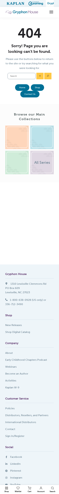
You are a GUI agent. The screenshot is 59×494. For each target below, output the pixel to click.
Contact (10, 429)
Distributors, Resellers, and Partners (26, 415)
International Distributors (20, 422)
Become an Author (16, 373)
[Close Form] (40, 76)
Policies (10, 408)
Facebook (16, 456)
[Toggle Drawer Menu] (51, 12)
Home (22, 87)
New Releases (13, 325)
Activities (10, 380)
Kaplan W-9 (12, 387)
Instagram (16, 477)
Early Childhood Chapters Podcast (26, 359)
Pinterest (15, 470)
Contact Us (29, 94)
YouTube (15, 484)
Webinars (11, 366)
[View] (17, 137)
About (9, 352)
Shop (37, 87)
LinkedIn (15, 463)
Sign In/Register (14, 436)
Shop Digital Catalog (17, 332)
